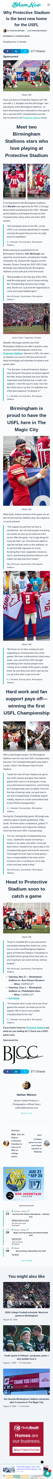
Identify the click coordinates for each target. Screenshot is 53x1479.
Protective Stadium (32, 118)
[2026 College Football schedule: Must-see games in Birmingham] (26, 1295)
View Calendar (26, 1261)
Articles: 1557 (26, 1113)
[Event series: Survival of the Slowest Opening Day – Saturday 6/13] (28, 1211)
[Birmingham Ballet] (26, 1472)
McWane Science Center (20, 1220)
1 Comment (24, 1406)
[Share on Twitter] (25, 51)
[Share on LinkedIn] (16, 51)
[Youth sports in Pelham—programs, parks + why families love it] (26, 1338)
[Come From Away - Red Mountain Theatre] (23, 1183)
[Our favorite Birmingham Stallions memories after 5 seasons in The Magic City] (26, 1382)
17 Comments (25, 1363)
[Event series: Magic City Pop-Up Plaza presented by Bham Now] (27, 1230)
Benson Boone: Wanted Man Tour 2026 (31, 1251)
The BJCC (15, 1254)
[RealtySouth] (26, 1439)
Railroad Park (16, 1239)
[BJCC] (23, 1055)
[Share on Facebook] (7, 51)
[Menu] (48, 5)
